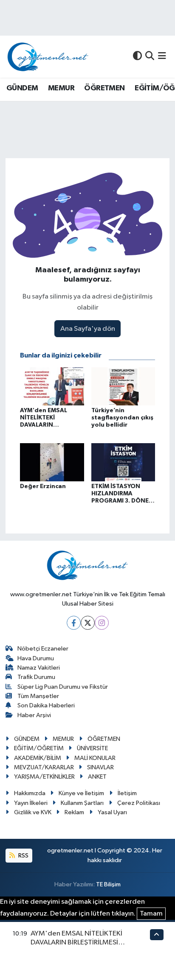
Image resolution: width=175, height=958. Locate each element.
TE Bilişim (108, 884)
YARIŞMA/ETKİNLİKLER (44, 777)
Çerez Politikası (138, 803)
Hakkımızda (29, 793)
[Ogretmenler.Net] (48, 56)
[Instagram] (102, 623)
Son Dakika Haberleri (46, 705)
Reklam (74, 812)
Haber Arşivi (34, 715)
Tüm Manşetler (38, 696)
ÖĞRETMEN (104, 88)
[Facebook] (74, 623)
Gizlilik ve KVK (32, 812)
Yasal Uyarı (112, 812)
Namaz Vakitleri (38, 668)
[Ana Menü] (162, 56)
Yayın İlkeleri (31, 803)
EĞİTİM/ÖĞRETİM (39, 748)
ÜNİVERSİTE (92, 748)
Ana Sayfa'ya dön (87, 328)
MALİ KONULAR (95, 758)
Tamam (151, 913)
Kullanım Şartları (82, 803)
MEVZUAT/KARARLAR (44, 767)
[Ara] (149, 56)
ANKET (97, 777)
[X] (88, 623)
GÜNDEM (22, 88)
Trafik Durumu (36, 677)
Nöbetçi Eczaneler (42, 648)
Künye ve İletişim (81, 793)
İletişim (127, 793)
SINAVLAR (100, 767)
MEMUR (61, 88)
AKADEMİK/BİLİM (37, 758)
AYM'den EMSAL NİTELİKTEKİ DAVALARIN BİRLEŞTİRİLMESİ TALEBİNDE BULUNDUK (76, 942)
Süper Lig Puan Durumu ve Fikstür (62, 687)
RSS (22, 855)
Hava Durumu (35, 658)
